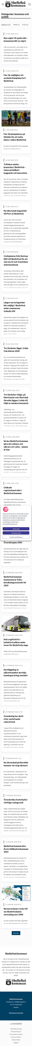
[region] (16, 523)
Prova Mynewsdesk (16, 1034)
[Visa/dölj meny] (3, 4)
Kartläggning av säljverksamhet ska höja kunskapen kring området (16, 672)
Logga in (16, 1042)
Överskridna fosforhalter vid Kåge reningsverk (15, 801)
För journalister (16, 1037)
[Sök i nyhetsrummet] (29, 4)
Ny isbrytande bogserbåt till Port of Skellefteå (15, 212)
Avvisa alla (16, 529)
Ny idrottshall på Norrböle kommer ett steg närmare (16, 764)
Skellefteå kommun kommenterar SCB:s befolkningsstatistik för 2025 (15, 581)
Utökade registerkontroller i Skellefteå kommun (13, 490)
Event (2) (25, 25)
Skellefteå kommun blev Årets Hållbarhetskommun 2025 (16, 849)
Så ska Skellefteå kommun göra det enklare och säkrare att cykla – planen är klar (16, 445)
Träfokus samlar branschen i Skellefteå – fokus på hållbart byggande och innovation (15, 168)
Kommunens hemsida (16, 1013)
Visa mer (16, 933)
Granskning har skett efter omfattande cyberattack (13, 719)
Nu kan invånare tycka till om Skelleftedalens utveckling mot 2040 (16, 911)
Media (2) (16, 25)
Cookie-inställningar (16, 537)
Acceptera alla (16, 533)
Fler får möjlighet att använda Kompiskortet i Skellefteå (15, 78)
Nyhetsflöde (16, 1040)
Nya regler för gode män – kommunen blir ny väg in (16, 39)
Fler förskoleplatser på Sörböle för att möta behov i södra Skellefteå (15, 137)
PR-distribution (16, 1031)
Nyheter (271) (5, 25)
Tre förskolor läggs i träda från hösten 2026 (16, 349)
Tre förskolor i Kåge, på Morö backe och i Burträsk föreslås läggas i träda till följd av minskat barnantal (16, 399)
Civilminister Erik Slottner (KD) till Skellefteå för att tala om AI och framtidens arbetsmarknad (16, 260)
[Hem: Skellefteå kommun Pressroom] (15, 4)
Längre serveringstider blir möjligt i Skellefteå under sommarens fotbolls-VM (14, 306)
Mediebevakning (16, 1029)
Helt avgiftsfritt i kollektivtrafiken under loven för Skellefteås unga (16, 642)
